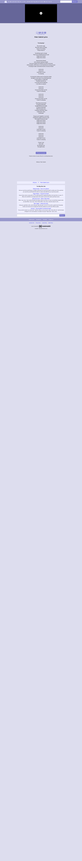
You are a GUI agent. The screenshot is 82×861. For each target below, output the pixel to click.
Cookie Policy (44, 222)
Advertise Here (31, 222)
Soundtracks (38, 219)
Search (75, 1)
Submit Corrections (41, 152)
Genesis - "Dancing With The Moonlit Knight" (41, 208)
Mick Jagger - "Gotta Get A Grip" (41, 203)
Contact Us (51, 219)
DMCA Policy (50, 222)
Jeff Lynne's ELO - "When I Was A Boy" (41, 198)
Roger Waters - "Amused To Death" (41, 193)
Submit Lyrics (31, 219)
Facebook (45, 219)
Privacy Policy (38, 222)
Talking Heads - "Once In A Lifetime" (41, 188)
